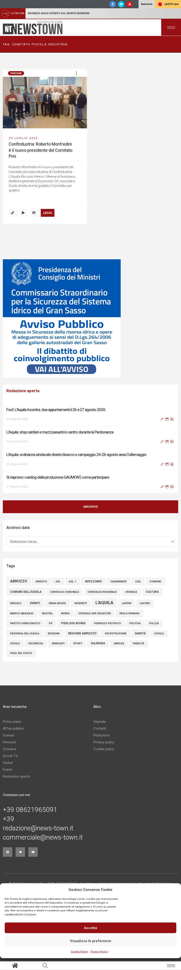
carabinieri (118, 581)
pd (51, 623)
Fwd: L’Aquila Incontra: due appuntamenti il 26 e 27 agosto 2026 (55, 409)
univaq (119, 643)
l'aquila (104, 602)
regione (54, 633)
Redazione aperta (16, 776)
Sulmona (98, 643)
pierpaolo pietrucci (107, 623)
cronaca (131, 592)
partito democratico (25, 623)
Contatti (99, 728)
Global (7, 763)
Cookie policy (103, 749)
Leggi (47, 213)
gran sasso (57, 603)
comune (155, 581)
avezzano (93, 581)
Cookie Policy (79, 951)
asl (58, 581)
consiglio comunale (64, 591)
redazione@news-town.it (38, 828)
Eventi (7, 769)
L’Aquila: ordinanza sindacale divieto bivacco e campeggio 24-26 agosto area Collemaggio (76, 454)
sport (77, 643)
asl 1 (72, 581)
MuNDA (65, 613)
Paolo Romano (129, 613)
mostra (47, 613)
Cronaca (9, 749)
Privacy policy (103, 742)
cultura (152, 591)
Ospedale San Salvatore (94, 613)
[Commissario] (90, 318)
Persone (16, 73)
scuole (15, 643)
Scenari (8, 735)
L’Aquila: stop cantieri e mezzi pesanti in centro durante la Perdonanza (59, 432)
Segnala (99, 721)
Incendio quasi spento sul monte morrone (58, 13)
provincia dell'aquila (24, 633)
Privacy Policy (99, 951)
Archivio (90, 506)
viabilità (138, 643)
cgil (138, 581)
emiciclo (15, 603)
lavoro (145, 603)
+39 (8, 819)
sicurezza (35, 643)
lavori (126, 603)
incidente (80, 603)
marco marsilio (21, 613)
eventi (35, 603)
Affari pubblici (13, 728)
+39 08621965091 (30, 810)
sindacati (58, 643)
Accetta (90, 928)
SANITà (140, 633)
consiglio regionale (102, 591)
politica (135, 623)
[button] (76, 73)
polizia (154, 623)
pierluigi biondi (73, 623)
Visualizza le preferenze (90, 941)
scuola (159, 633)
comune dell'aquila (25, 591)
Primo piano (12, 721)
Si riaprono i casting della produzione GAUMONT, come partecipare (57, 477)
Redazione (101, 735)
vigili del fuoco (21, 653)
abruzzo (18, 581)
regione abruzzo (82, 633)
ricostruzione (115, 633)
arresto (41, 581)
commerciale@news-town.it (43, 837)
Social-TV (10, 756)
